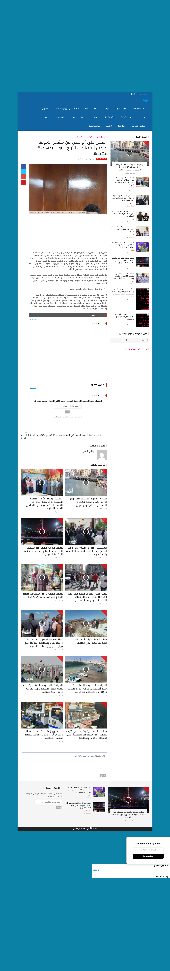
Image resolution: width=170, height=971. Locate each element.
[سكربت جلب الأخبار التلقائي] (82, 828)
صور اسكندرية (126, 117)
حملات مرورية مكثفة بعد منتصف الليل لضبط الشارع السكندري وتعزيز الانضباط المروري (43, 551)
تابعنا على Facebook (136, 349)
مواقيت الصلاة (95, 126)
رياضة (96, 108)
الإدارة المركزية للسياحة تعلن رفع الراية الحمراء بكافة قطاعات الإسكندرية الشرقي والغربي (88, 501)
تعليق (103, 775)
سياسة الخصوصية (138, 126)
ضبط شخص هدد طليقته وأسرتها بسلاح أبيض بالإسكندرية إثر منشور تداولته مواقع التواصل (122, 245)
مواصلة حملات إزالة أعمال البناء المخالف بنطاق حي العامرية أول (89, 641)
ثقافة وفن (46, 108)
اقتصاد (73, 117)
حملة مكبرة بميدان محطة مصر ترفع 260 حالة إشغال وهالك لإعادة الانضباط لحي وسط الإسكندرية (87, 597)
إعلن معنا (60, 117)
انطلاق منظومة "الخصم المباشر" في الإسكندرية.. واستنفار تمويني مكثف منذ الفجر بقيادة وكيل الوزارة (61, 437)
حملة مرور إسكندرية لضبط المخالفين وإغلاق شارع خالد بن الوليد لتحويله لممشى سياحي (43, 734)
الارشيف (109, 126)
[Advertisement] (95, 46)
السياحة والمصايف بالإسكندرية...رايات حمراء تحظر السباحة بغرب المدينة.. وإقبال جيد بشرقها (42, 688)
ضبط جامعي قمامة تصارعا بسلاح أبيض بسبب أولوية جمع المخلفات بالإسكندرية (123, 214)
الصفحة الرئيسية (139, 108)
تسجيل (133, 94)
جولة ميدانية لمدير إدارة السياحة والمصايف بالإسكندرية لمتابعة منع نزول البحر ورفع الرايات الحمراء (44, 642)
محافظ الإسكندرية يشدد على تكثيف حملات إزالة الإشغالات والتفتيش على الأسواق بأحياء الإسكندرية (86, 734)
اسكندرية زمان (110, 117)
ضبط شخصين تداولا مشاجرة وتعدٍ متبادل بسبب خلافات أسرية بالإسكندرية (122, 229)
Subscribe (148, 856)
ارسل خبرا (122, 126)
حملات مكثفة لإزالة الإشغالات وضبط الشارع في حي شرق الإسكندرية (43, 595)
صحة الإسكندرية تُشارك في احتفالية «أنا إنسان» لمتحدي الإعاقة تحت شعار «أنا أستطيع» (123, 276)
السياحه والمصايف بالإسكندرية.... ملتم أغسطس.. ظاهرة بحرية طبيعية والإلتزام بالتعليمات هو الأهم (87, 688)
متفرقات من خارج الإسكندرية (67, 108)
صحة (87, 108)
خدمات (84, 117)
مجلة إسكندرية (101, 137)
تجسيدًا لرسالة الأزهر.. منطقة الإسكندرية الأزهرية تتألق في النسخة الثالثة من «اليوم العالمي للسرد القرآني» (44, 503)
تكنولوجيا (142, 117)
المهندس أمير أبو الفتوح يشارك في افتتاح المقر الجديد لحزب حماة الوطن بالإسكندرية (86, 551)
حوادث (107, 108)
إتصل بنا (47, 117)
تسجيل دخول (142, 94)
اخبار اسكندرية (121, 108)
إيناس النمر (90, 159)
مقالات (96, 117)
